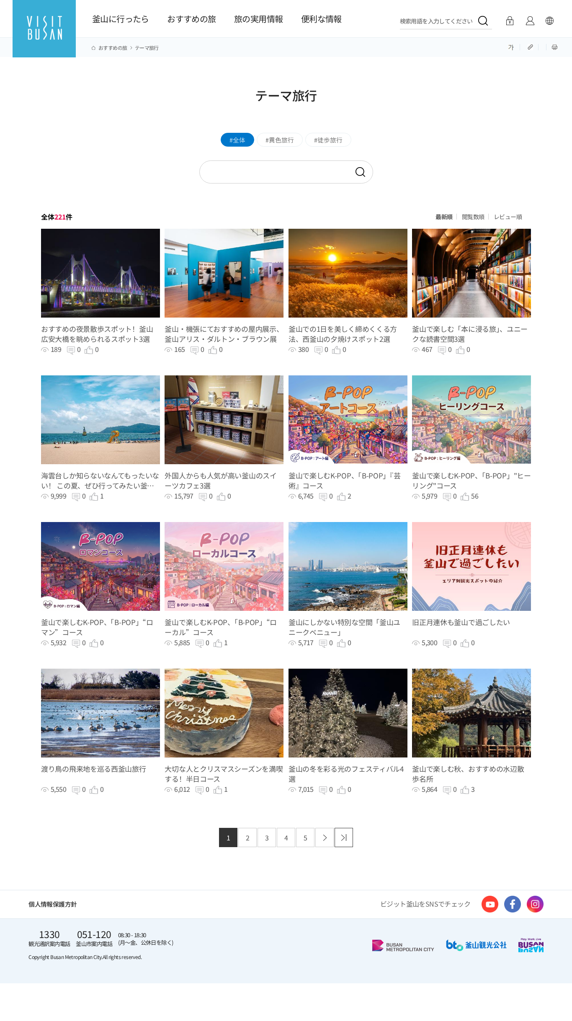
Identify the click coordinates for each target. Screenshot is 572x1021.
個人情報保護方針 (52, 904)
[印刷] (554, 46)
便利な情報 (321, 19)
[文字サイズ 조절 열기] (511, 46)
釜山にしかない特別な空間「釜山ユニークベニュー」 (344, 627)
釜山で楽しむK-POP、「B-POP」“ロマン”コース (97, 627)
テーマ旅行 (147, 47)
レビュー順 (508, 216)
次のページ (324, 837)
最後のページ (344, 837)
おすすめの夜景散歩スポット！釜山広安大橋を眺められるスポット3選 (97, 334)
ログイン (509, 21)
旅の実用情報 (258, 19)
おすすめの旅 (191, 19)
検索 (359, 172)
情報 (529, 21)
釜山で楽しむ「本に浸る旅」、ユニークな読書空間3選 (470, 334)
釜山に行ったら (120, 19)
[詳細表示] (100, 273)
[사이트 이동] (490, 904)
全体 (239, 139)
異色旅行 (281, 139)
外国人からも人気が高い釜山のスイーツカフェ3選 (220, 480)
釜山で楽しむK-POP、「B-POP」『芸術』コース (345, 480)
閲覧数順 (473, 216)
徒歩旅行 (330, 139)
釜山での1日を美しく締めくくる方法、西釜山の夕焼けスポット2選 (343, 334)
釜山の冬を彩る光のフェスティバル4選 (346, 774)
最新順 (443, 216)
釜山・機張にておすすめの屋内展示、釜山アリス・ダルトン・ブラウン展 (224, 334)
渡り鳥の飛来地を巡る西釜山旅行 (93, 769)
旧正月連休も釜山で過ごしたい (461, 622)
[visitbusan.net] (44, 36)
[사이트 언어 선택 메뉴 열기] (549, 21)
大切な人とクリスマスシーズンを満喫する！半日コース (224, 774)
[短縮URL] (531, 46)
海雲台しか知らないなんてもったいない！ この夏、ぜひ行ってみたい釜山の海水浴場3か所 (100, 480)
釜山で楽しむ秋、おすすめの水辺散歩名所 (468, 774)
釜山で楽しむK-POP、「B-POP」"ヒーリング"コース (471, 480)
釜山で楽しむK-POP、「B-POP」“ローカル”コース (221, 627)
